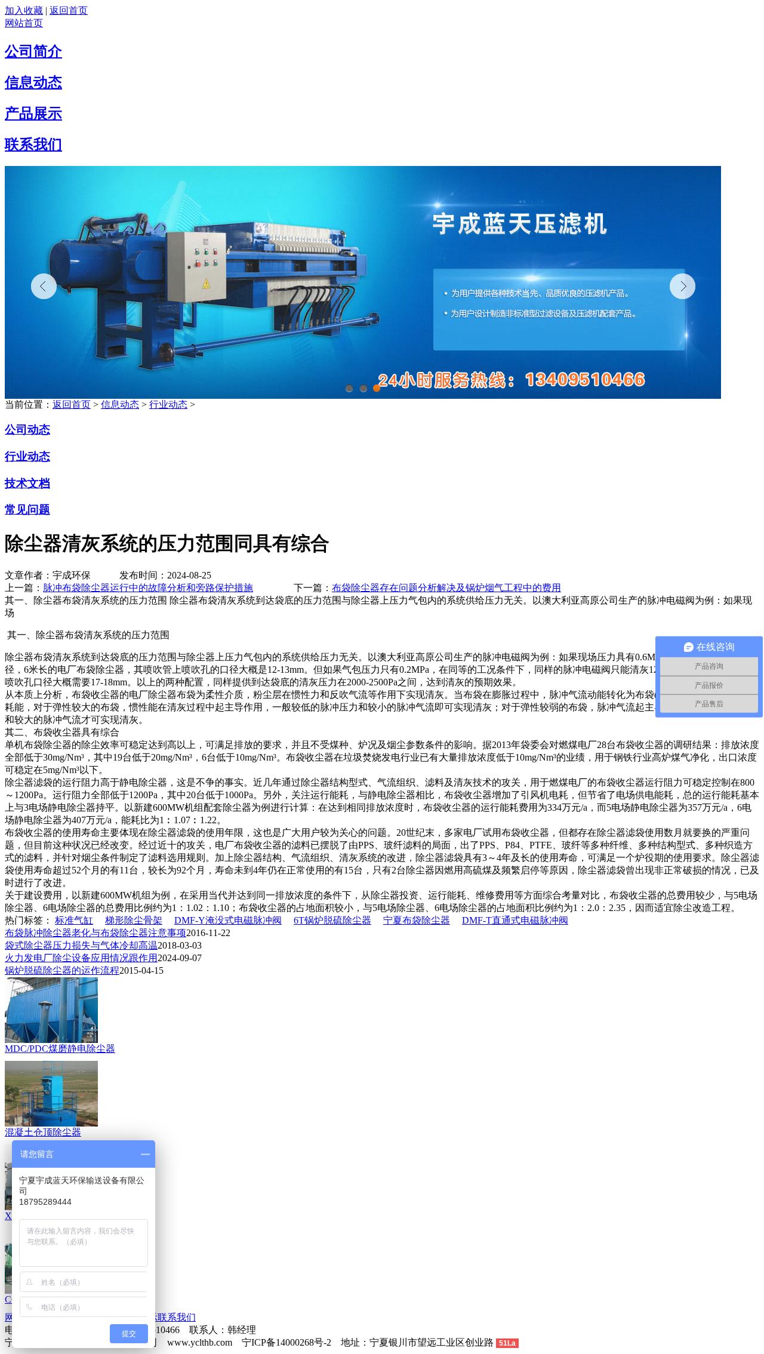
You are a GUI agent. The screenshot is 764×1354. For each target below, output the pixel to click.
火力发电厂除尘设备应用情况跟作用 (81, 958)
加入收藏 (24, 10)
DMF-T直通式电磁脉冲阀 (515, 920)
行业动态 (168, 404)
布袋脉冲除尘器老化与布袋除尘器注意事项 (95, 933)
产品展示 (33, 113)
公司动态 (27, 429)
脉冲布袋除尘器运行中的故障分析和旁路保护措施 (148, 588)
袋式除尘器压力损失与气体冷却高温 (81, 945)
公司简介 (33, 51)
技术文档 (27, 483)
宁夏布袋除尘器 (416, 920)
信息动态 (33, 82)
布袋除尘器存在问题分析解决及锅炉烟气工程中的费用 (446, 588)
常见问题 (27, 509)
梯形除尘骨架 (133, 920)
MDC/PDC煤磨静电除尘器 (60, 1049)
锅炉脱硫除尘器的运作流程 (62, 970)
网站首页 (24, 23)
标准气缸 (74, 920)
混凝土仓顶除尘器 (43, 1132)
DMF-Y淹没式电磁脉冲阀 (228, 920)
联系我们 (33, 144)
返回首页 (69, 10)
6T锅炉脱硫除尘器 (332, 920)
